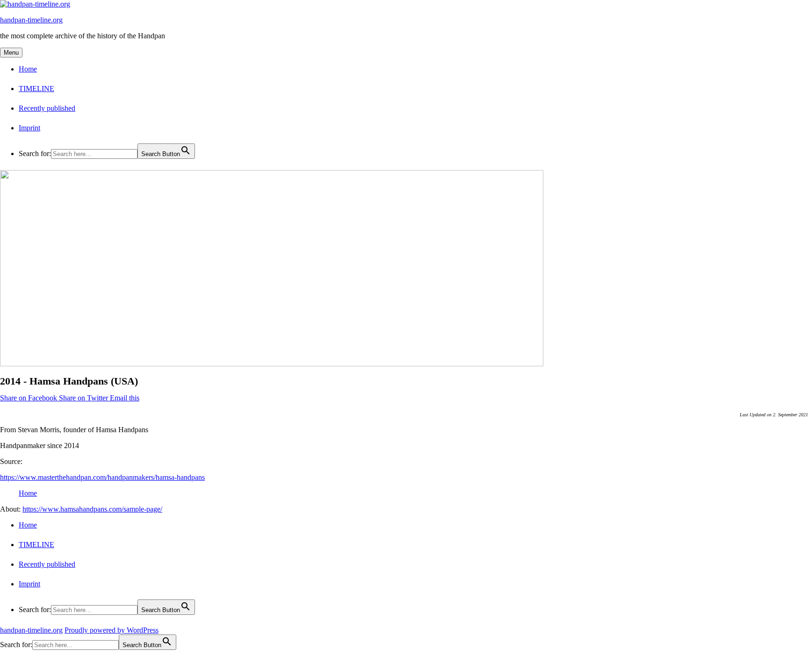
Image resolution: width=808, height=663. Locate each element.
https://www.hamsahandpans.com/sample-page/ (92, 509)
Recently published (47, 108)
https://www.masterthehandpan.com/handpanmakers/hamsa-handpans (102, 477)
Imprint (29, 128)
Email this (124, 398)
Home (28, 69)
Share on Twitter (84, 398)
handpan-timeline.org (31, 20)
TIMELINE (36, 89)
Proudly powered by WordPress (112, 630)
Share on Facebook (29, 398)
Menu (11, 52)
